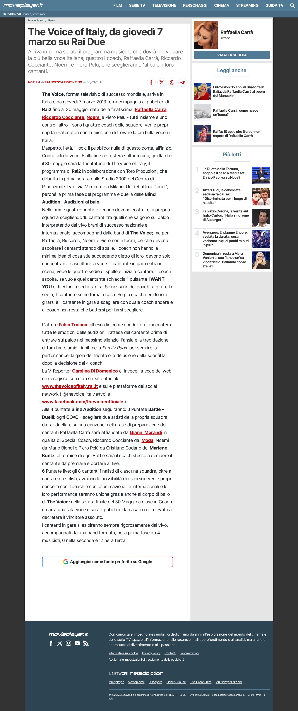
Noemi (94, 117)
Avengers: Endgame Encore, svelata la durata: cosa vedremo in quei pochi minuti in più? (226, 238)
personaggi (195, 5)
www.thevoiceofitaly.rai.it (70, 386)
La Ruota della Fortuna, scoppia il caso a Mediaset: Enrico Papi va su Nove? (224, 173)
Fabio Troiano (73, 324)
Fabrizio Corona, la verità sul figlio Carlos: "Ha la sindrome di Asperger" (226, 215)
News (51, 20)
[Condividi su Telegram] (182, 82)
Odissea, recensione (34, 14)
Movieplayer (36, 20)
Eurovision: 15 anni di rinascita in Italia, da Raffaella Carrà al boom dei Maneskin (239, 91)
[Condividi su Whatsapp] (172, 82)
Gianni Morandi (146, 432)
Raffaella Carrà (150, 109)
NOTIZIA (34, 82)
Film (117, 5)
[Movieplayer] (68, 634)
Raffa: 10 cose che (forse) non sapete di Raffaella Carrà (236, 133)
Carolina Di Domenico (95, 371)
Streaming (247, 5)
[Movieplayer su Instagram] (68, 643)
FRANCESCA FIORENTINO (63, 82)
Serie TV (137, 5)
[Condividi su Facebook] (151, 82)
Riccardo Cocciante (63, 117)
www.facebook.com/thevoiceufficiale (82, 401)
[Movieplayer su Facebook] (51, 643)
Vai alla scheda (232, 55)
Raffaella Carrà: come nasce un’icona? (235, 112)
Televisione (164, 5)
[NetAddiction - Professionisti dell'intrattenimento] (146, 673)
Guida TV (274, 5)
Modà (148, 440)
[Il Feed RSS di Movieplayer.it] (86, 643)
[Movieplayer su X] (59, 643)
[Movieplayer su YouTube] (77, 643)
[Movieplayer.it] (23, 5)
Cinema (221, 5)
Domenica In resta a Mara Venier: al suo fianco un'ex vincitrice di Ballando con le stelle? (224, 259)
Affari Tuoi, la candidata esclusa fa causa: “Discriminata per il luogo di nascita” (225, 196)
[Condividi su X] (161, 82)
